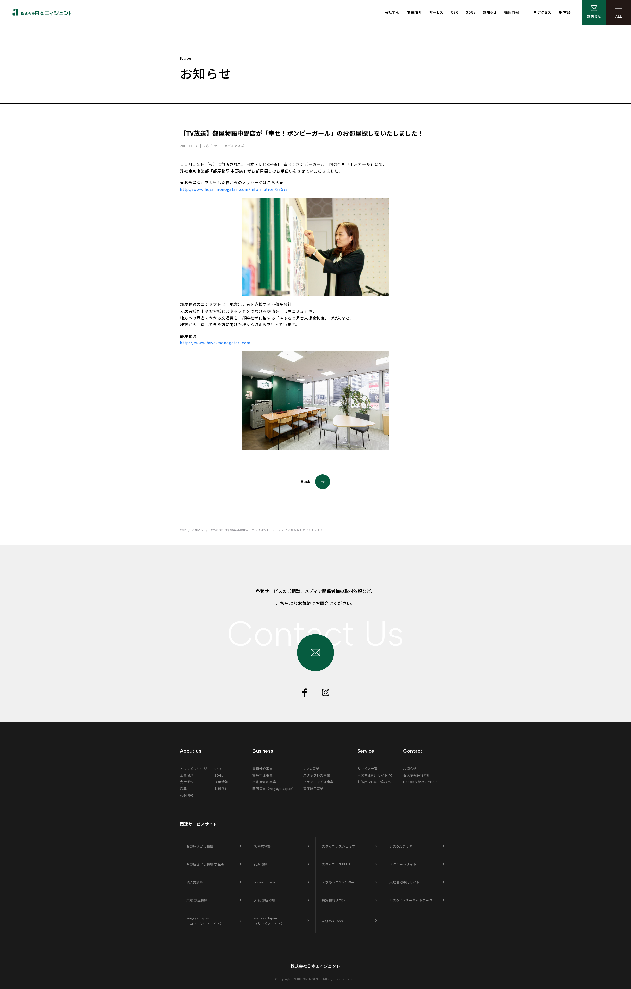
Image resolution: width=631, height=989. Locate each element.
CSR (454, 12)
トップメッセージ (193, 768)
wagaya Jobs (332, 920)
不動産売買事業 (264, 781)
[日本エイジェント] (41, 12)
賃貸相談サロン (334, 900)
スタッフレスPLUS (336, 864)
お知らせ (490, 12)
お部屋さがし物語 (199, 846)
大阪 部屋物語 (264, 900)
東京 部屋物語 (197, 900)
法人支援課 (194, 882)
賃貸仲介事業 (262, 768)
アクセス (544, 12)
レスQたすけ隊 (400, 846)
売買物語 (261, 864)
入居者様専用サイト (372, 775)
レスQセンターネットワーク (410, 900)
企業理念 (186, 775)
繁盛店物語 (262, 846)
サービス (436, 12)
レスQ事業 (311, 768)
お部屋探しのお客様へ (374, 781)
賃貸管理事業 (262, 775)
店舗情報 (186, 795)
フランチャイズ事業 (318, 781)
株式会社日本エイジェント (315, 966)
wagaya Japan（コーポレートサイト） (204, 921)
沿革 (183, 788)
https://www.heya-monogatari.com (215, 343)
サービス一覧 (367, 768)
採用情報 (511, 12)
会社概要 (186, 781)
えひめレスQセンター (338, 882)
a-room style (264, 882)
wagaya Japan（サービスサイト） (269, 921)
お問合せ (594, 16)
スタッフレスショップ (339, 846)
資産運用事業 (313, 788)
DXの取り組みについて (420, 781)
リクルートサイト (402, 864)
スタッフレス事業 (316, 775)
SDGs (470, 12)
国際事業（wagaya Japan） (274, 788)
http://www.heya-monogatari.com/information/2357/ (233, 189)
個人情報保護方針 (416, 775)
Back (305, 481)
